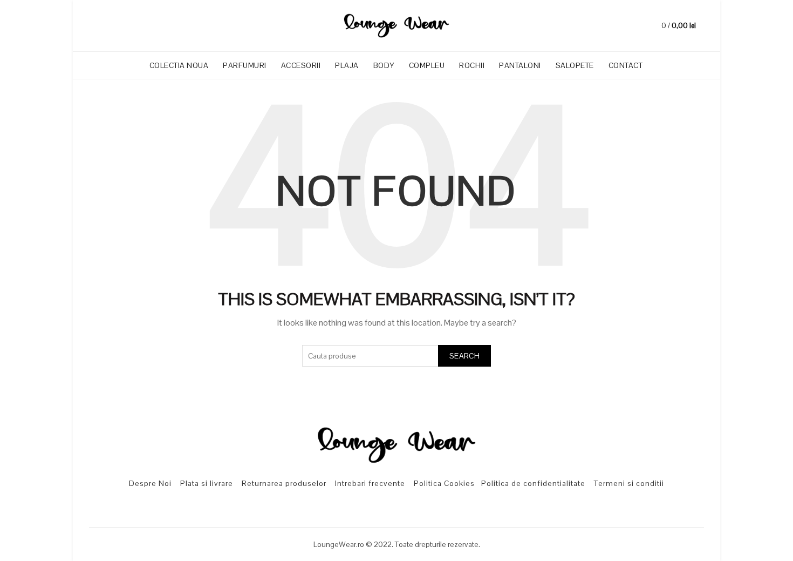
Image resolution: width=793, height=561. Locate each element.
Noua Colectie (725, 18)
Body (383, 65)
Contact (626, 65)
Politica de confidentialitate (533, 483)
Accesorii (304, 61)
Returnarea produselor (284, 483)
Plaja (347, 65)
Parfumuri (248, 61)
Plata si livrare (206, 483)
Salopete (575, 65)
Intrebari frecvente (370, 483)
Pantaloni (520, 65)
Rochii (471, 65)
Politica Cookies (444, 483)
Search (464, 356)
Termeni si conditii (629, 483)
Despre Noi (150, 483)
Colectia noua (182, 61)
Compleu (430, 61)
